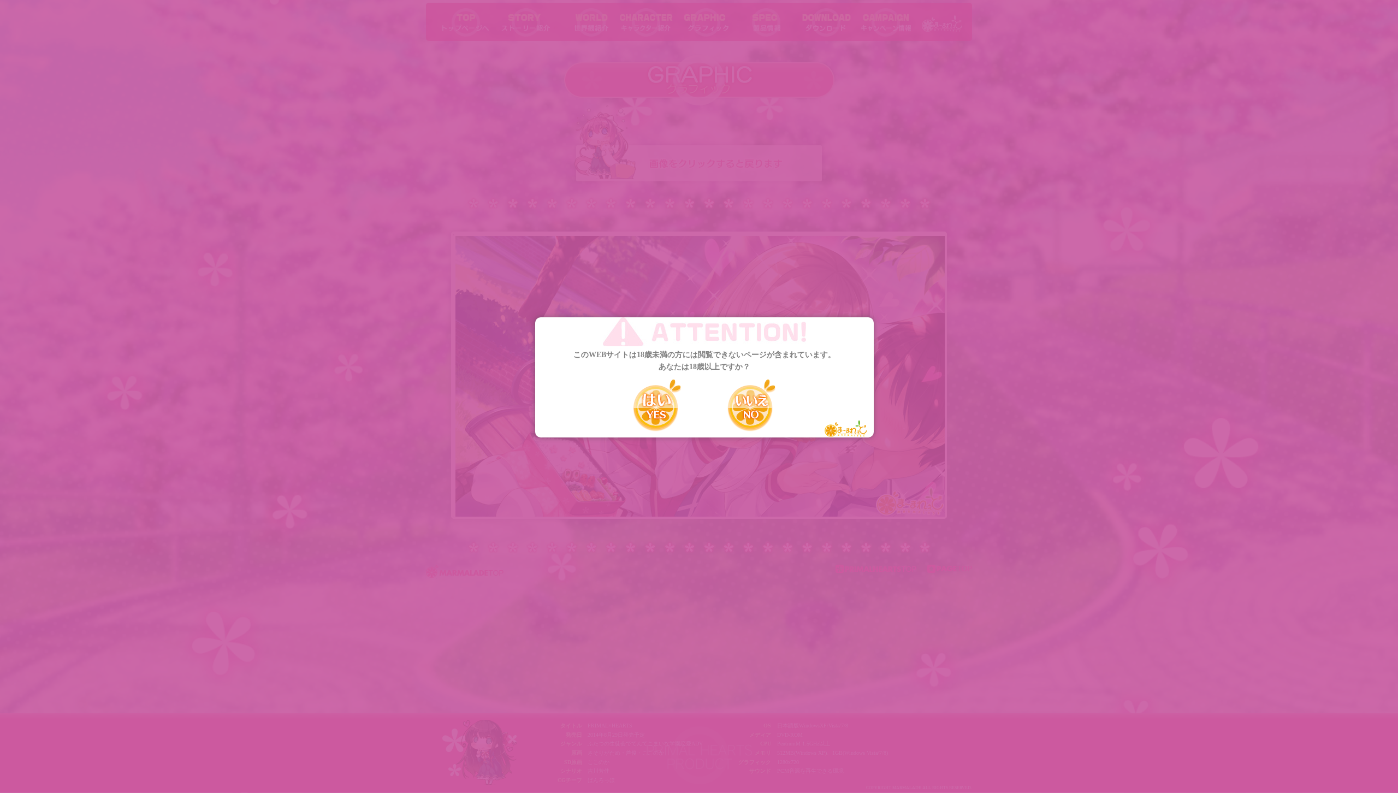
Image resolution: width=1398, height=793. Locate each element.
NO (751, 405)
